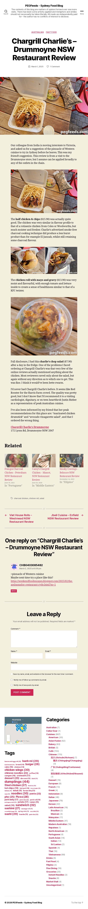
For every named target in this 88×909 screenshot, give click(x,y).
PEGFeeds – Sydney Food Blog (27, 902)
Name (14, 651)
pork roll (35, 800)
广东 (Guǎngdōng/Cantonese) (65, 767)
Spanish (53, 848)
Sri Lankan (56, 844)
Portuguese (54, 834)
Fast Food (51, 32)
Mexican (55, 814)
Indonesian (54, 794)
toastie (23, 814)
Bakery (52, 744)
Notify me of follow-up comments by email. (30, 680)
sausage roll (27, 809)
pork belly (11, 799)
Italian (52, 797)
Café (51, 751)
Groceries (51, 871)
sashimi (12, 808)
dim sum (25, 778)
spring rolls (23, 811)
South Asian (54, 838)
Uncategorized (53, 885)
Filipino (49, 865)
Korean (52, 804)
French (52, 787)
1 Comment (55, 66)
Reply (14, 591)
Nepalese (53, 827)
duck (35, 778)
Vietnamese (54, 854)
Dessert (52, 780)
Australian (37, 32)
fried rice (32, 785)
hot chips (12, 788)
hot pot (24, 788)
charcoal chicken (21, 498)
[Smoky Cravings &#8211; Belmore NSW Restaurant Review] (71, 460)
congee (10, 775)
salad (42, 498)
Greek (52, 790)
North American (56, 831)
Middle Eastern (56, 821)
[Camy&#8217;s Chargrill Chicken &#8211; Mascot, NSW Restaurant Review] (44, 460)
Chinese (53, 754)
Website (14, 662)
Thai (51, 851)
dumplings (17, 782)
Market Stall (52, 881)
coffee (33, 773)
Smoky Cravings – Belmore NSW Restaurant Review (69, 473)
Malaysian (54, 817)
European (53, 783)
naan (7, 794)
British (52, 747)
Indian (54, 841)
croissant (23, 775)
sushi (11, 814)
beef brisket (10, 764)
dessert (12, 778)
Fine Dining (51, 868)
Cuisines (50, 734)
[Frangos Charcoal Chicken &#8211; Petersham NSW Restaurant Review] (16, 460)
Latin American (56, 807)
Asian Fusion (55, 741)
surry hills (34, 811)
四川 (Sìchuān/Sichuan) (62, 757)
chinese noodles (16, 772)
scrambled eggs (11, 811)
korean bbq (29, 791)
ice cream (35, 788)
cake (9, 767)
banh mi (30, 761)
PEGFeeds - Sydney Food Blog (44, 5)
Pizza (22, 796)
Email (48, 651)
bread (20, 765)
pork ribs (24, 800)
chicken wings (17, 769)
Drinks (49, 858)
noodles (19, 793)
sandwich (26, 805)
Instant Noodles (56, 875)
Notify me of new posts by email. (26, 685)
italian (8, 791)
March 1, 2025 (37, 66)
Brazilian (55, 810)
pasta (35, 793)
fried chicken (16, 785)
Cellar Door (52, 731)
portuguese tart (11, 802)
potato (23, 802)
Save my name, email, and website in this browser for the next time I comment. (43, 674)
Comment (15, 629)
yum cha (33, 814)
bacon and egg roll (13, 761)
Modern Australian (58, 824)
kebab (17, 790)
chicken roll (34, 498)
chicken (19, 767)
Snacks (52, 878)
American (53, 737)
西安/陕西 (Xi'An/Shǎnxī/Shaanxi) (67, 773)
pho (10, 796)
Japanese (53, 800)
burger (32, 764)
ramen (34, 802)
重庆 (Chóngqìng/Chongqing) (67, 760)
